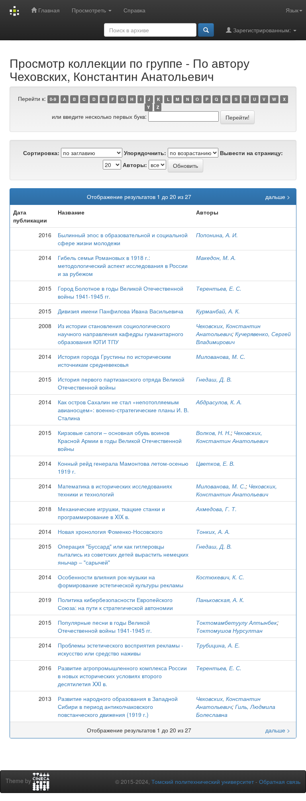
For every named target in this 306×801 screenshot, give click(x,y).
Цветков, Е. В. (215, 463)
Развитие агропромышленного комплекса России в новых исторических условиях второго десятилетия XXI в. (122, 676)
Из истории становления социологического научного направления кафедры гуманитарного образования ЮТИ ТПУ (120, 334)
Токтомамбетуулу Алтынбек (236, 622)
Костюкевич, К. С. (220, 577)
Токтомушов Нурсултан (229, 630)
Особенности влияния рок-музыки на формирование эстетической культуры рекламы (120, 581)
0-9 (53, 99)
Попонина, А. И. (217, 235)
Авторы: (135, 165)
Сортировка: (41, 153)
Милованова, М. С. (220, 356)
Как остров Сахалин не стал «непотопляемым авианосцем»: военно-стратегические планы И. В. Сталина (123, 410)
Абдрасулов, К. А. (219, 402)
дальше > (277, 197)
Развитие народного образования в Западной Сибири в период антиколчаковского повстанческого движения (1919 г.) (118, 706)
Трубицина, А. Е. (218, 645)
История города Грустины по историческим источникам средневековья (114, 360)
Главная (48, 10)
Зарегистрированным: (261, 30)
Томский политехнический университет (202, 781)
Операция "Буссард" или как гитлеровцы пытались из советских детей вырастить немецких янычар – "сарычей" (123, 554)
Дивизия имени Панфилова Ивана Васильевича (120, 311)
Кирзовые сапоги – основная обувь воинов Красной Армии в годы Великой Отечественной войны (120, 441)
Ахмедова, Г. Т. (216, 509)
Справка (134, 10)
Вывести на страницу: (251, 153)
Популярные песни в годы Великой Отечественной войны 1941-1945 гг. (105, 626)
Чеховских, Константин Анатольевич (228, 330)
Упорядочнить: (145, 153)
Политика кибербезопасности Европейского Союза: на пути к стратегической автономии (115, 604)
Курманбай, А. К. (218, 311)
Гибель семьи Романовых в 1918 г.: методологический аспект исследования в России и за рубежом (123, 265)
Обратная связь (279, 781)
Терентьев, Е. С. (218, 288)
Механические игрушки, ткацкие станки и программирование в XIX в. (111, 513)
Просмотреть (90, 10)
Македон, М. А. (216, 258)
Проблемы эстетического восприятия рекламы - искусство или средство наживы (120, 649)
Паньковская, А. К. (220, 600)
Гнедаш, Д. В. (214, 379)
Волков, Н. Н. (213, 433)
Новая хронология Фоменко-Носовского (110, 531)
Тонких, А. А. (213, 531)
